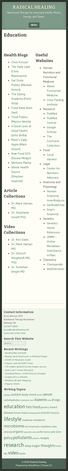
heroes (17, 412)
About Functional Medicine (53, 90)
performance (43, 431)
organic (18, 431)
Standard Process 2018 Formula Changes (25, 373)
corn (32, 400)
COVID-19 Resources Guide (18, 359)
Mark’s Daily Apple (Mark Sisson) (19, 144)
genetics (45, 407)
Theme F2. (47, 465)
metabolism (39, 420)
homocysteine (35, 413)
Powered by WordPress (28, 465)
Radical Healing (34, 7)
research (14, 444)
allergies (7, 395)
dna (49, 400)
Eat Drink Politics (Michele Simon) (21, 84)
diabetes (40, 400)
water (22, 453)
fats (29, 407)
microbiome (14, 426)
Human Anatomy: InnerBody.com (56, 195)
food (36, 406)
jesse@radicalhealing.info (16, 329)
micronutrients (32, 426)
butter (39, 395)
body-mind (29, 394)
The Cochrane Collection (53, 140)
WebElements (56, 269)
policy (8, 438)
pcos (34, 432)
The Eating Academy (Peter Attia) (21, 98)
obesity (8, 431)
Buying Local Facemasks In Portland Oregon (26, 356)
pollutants (22, 437)
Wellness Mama (21, 162)
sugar (36, 446)
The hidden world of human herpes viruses (25, 366)
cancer (47, 394)
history (25, 412)
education (14, 406)
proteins (35, 438)
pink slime (56, 431)
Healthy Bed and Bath (15, 352)
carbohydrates (12, 400)
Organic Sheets (12, 383)
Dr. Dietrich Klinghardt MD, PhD (21, 257)
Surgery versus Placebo (16, 376)
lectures (55, 412)
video (13, 453)
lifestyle (13, 419)
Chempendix (55, 264)
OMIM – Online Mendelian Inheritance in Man (54, 246)
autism (16, 394)
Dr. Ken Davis (20, 239)
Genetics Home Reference (53, 227)
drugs (56, 400)
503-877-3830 (11, 326)
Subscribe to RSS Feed (15, 333)
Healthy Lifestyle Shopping (18, 380)
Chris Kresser (19, 62)
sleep (28, 446)
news (54, 426)
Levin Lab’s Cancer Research (19, 370)
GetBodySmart (56, 205)
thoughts (48, 445)
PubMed (52, 113)
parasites (28, 432)
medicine (27, 420)
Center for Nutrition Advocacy (53, 172)
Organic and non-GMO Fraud (19, 363)
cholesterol (25, 400)
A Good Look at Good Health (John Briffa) (21, 130)
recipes (44, 438)
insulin (45, 412)
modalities (45, 426)
